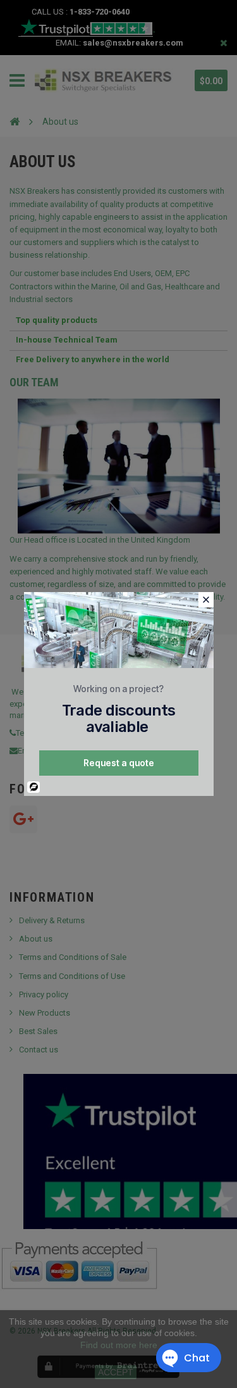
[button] (206, 599)
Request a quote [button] (118, 762)
